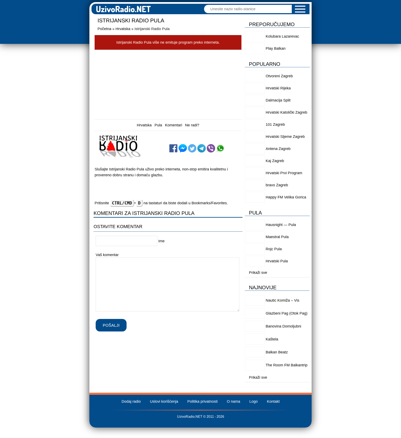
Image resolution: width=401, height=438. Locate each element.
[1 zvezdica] (179, 136)
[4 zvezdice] (179, 140)
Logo (253, 401)
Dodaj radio (131, 401)
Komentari (173, 125)
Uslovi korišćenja (164, 401)
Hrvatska (144, 125)
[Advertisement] (168, 83)
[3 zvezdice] (221, 136)
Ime (161, 241)
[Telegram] (201, 148)
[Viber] (211, 148)
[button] (300, 9)
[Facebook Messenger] (183, 148)
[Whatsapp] (220, 148)
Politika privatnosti (202, 401)
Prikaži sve (258, 272)
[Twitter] (192, 148)
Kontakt (273, 401)
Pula (158, 125)
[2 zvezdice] (200, 136)
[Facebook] (173, 148)
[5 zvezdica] (200, 140)
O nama (233, 401)
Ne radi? (192, 125)
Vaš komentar (107, 255)
